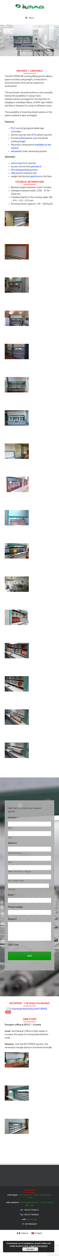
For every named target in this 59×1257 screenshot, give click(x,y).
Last (10, 837)
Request (12, 919)
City (9, 862)
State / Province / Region (19, 871)
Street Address (15, 853)
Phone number (15, 907)
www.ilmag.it (31, 1219)
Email (11, 895)
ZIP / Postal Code (16, 881)
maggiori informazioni (38, 1246)
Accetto (30, 1249)
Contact (13, 817)
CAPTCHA (13, 945)
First (10, 828)
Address (12, 843)
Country (11, 889)
